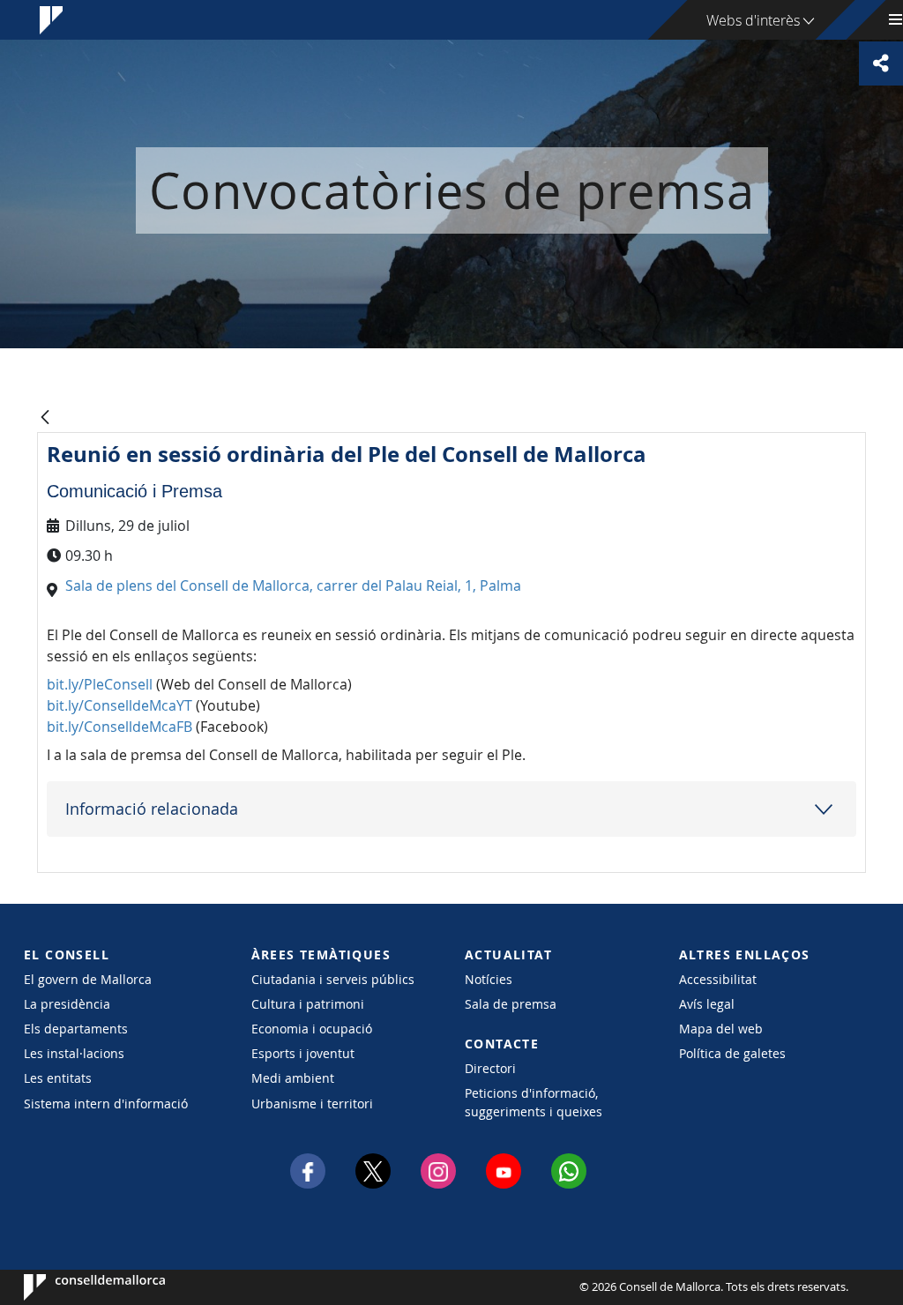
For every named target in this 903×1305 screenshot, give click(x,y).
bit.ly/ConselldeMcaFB (119, 726)
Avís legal (707, 1004)
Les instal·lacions (74, 1053)
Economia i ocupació (311, 1028)
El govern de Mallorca (88, 979)
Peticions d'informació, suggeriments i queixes (533, 1102)
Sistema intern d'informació (106, 1103)
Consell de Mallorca (77, 1287)
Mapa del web (721, 1028)
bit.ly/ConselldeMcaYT (119, 705)
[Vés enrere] (45, 418)
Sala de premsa (510, 1004)
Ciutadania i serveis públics (332, 979)
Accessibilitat (718, 979)
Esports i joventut (302, 1053)
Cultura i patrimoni (307, 1004)
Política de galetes (732, 1053)
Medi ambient (292, 1078)
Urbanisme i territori (312, 1103)
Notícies (488, 979)
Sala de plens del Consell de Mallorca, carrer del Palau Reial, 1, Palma (293, 585)
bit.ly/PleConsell (100, 684)
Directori (490, 1068)
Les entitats (58, 1078)
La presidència (67, 1004)
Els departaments (76, 1028)
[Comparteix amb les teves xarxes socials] (881, 63)
